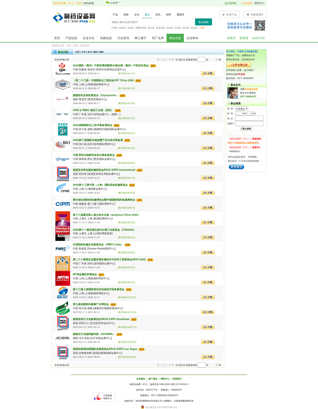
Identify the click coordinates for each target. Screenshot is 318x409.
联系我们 (177, 378)
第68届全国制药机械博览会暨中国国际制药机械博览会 (104, 199)
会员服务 (247, 3)
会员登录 (230, 3)
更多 (203, 27)
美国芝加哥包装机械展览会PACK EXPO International (104, 170)
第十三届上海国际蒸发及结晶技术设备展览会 (98, 289)
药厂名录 (158, 38)
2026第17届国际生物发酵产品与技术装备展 (98, 140)
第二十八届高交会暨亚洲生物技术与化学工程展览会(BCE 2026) (109, 259)
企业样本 (192, 38)
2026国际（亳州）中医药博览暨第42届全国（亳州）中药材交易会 (111, 65)
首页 (57, 38)
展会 (76, 45)
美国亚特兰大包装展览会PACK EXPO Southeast (101, 319)
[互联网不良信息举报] (104, 396)
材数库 (231, 38)
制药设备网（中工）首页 (67, 3)
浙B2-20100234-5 (179, 384)
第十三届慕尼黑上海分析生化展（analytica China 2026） (106, 214)
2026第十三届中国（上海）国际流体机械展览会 (100, 184)
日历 (77, 51)
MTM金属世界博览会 (85, 274)
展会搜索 (203, 22)
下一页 (175, 59)
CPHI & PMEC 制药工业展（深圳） (93, 110)
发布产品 (231, 14)
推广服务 (153, 378)
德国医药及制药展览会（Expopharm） (95, 95)
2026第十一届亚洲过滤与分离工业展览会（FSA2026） (104, 229)
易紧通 (243, 38)
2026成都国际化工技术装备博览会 (92, 125)
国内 (95, 51)
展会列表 (84, 45)
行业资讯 (123, 38)
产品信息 (71, 38)
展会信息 (175, 38)
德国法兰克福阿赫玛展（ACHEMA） (94, 334)
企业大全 (89, 38)
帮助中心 (260, 3)
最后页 (182, 59)
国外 (102, 51)
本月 (89, 51)
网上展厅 (140, 38)
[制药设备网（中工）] (75, 17)
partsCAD (258, 38)
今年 (83, 51)
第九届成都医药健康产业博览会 (91, 304)
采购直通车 (257, 14)
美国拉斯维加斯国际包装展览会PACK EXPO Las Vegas (105, 349)
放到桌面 (89, 3)
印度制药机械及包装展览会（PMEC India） (98, 244)
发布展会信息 (251, 89)
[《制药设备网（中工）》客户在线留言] (236, 166)
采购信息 (106, 38)
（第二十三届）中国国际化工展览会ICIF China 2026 (103, 80)
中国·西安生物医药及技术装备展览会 (94, 155)
